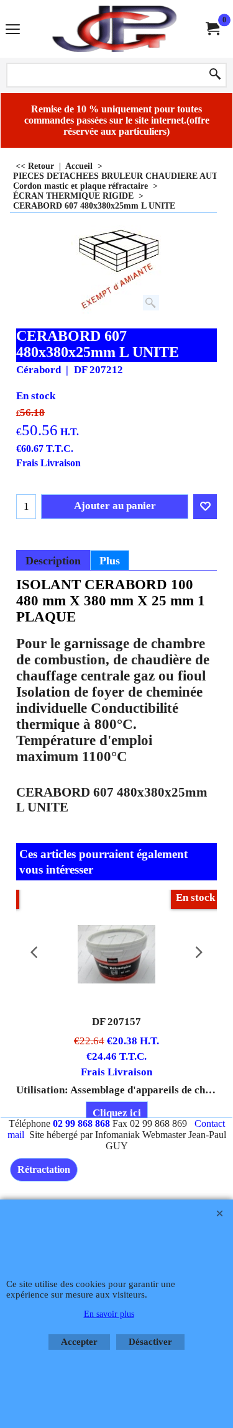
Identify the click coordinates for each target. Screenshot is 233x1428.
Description (53, 560)
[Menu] (13, 30)
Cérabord (38, 370)
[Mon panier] (212, 29)
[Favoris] (205, 506)
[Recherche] (215, 75)
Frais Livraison (48, 463)
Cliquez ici (117, 1113)
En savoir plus (109, 1314)
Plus (109, 560)
